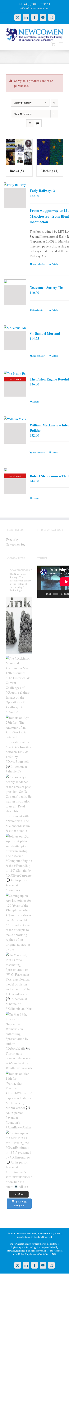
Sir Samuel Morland (45, 333)
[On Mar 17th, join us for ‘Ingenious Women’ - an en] (19, 1040)
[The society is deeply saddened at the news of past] (19, 803)
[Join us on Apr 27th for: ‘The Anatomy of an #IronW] (19, 744)
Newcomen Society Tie (46, 287)
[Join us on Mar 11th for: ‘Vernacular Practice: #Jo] (19, 1100)
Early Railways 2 (42, 190)
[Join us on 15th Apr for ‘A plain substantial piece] (19, 862)
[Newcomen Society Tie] (15, 295)
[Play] (42, 594)
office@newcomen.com (34, 8)
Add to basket (38, 263)
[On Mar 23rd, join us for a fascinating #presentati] (19, 981)
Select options (38, 309)
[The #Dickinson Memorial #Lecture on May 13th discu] (19, 684)
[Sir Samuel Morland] (15, 340)
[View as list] (37, 123)
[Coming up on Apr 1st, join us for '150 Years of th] (19, 922)
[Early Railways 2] (15, 198)
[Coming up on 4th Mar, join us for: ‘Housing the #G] (19, 1159)
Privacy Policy (53, 1233)
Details (55, 263)
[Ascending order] (54, 103)
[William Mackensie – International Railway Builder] (15, 433)
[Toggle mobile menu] (61, 44)
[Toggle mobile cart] (53, 44)
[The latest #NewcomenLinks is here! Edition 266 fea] (19, 625)
